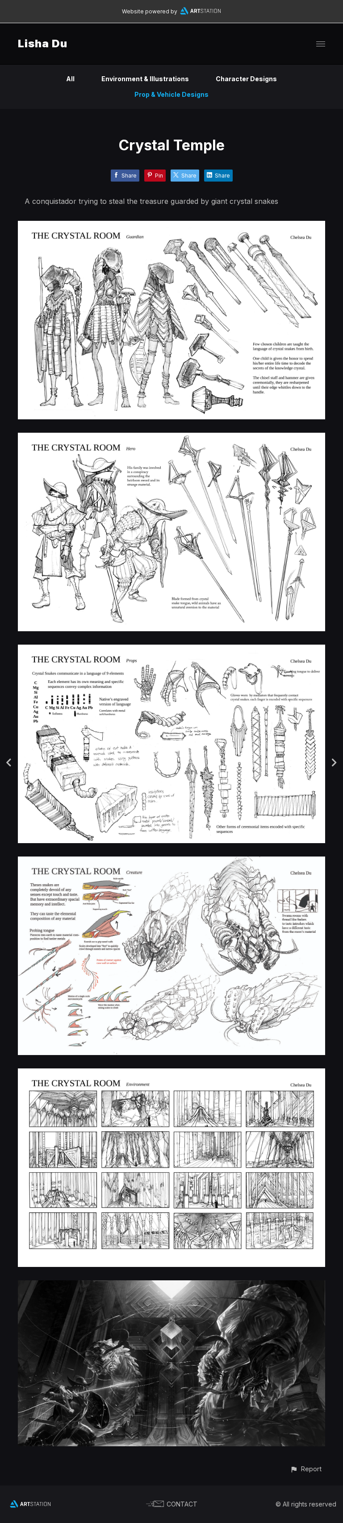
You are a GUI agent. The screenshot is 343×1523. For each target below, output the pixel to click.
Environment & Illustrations (145, 79)
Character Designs (246, 79)
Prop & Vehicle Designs (171, 94)
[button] (305, 1469)
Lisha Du (42, 43)
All (70, 79)
